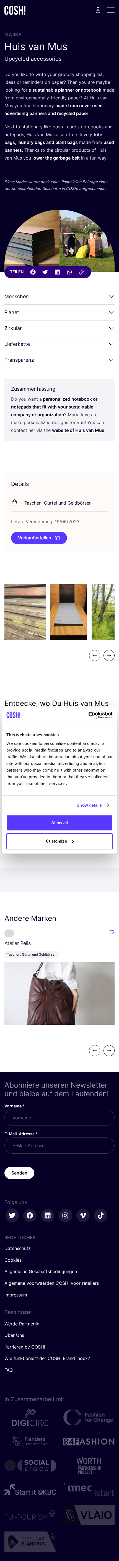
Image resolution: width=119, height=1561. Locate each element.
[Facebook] (33, 272)
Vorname (14, 1106)
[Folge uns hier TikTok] (100, 1215)
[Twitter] (45, 272)
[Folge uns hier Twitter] (12, 1215)
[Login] (98, 10)
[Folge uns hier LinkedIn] (47, 1215)
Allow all (59, 822)
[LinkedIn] (57, 272)
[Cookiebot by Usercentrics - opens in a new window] (88, 715)
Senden (19, 1173)
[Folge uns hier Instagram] (65, 1215)
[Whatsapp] (69, 272)
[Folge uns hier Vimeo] (83, 1215)
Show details (89, 805)
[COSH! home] (14, 10)
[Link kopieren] (82, 272)
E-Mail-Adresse (21, 1133)
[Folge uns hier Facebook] (30, 1215)
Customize (56, 841)
